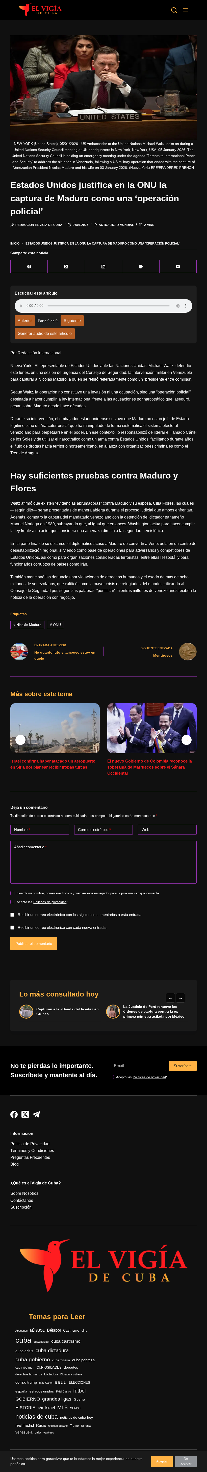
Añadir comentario (30, 847)
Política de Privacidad (29, 1144)
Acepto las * (42, 902)
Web (145, 829)
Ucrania (86, 1425)
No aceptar (185, 1461)
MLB (62, 1407)
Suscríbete (183, 1066)
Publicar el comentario (33, 943)
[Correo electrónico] (178, 266)
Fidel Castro (63, 1391)
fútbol (79, 1391)
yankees (48, 1432)
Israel (50, 1408)
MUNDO (75, 1408)
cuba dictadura (52, 1350)
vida (38, 1432)
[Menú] (185, 10)
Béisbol (54, 1330)
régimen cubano (58, 1425)
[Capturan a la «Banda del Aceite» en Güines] (26, 1012)
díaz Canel (45, 1382)
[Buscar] (174, 10)
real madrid (24, 1425)
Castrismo (71, 1330)
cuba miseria (61, 1360)
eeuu (61, 1382)
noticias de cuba (36, 1416)
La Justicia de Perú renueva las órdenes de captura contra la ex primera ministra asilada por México (154, 1011)
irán (40, 1408)
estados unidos (42, 1391)
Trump (74, 1425)
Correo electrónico (94, 829)
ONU (55, 625)
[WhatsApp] (140, 266)
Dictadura (51, 1374)
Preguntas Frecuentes (30, 1157)
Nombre (22, 829)
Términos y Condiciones (32, 1150)
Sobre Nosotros (24, 1193)
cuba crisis (24, 1351)
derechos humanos (28, 1374)
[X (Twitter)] (66, 266)
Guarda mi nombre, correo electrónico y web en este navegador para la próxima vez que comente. (88, 893)
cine (84, 1330)
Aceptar (162, 1461)
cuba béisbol (41, 1341)
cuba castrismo (65, 1341)
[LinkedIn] (103, 266)
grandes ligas (56, 1399)
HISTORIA (25, 1407)
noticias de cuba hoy (76, 1417)
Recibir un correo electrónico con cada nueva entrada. (62, 927)
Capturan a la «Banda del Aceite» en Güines (67, 1011)
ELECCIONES (79, 1382)
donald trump (26, 1382)
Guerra (79, 1399)
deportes (71, 1367)
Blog (14, 1164)
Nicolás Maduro (27, 625)
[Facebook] (29, 266)
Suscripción (21, 1207)
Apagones (21, 1330)
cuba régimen (24, 1367)
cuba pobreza (83, 1360)
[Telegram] (36, 1114)
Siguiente (72, 321)
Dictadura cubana (71, 1374)
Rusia (41, 1425)
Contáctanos (21, 1200)
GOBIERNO (27, 1399)
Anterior (25, 321)
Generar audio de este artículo (45, 333)
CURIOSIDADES (49, 1367)
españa (21, 1391)
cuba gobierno (32, 1359)
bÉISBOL (37, 1330)
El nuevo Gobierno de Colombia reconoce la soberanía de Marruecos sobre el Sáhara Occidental (149, 767)
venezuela (23, 1432)
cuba (23, 1340)
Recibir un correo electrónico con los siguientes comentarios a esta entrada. (80, 914)
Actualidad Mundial (116, 225)
